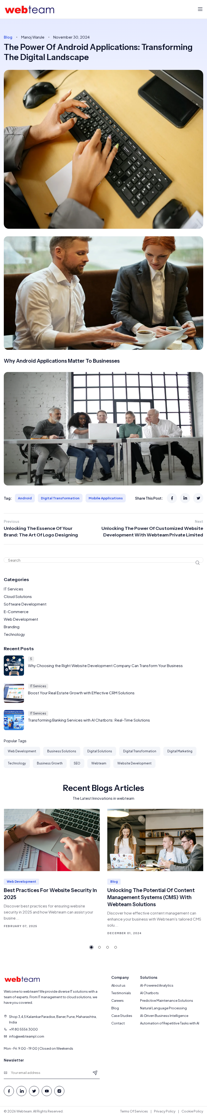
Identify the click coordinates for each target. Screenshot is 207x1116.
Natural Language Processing (163, 1008)
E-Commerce (16, 611)
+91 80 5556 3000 (23, 1029)
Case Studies (121, 1016)
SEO (77, 763)
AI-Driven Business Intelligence (164, 1016)
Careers (117, 1000)
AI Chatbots (149, 993)
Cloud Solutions (18, 596)
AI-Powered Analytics (156, 985)
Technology (14, 634)
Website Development (134, 763)
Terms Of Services (134, 1111)
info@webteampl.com (26, 1036)
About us (118, 985)
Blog (115, 1008)
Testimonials (121, 993)
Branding (11, 626)
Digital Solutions (99, 751)
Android (25, 498)
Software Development (25, 604)
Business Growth (50, 763)
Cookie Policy (192, 1111)
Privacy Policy (164, 1111)
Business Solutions (61, 751)
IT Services (13, 588)
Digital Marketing (179, 751)
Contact (118, 1023)
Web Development (21, 619)
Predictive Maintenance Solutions (166, 1000)
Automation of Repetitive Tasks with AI (169, 1023)
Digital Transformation (60, 498)
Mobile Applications (106, 498)
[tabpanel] (52, 868)
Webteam (98, 763)
